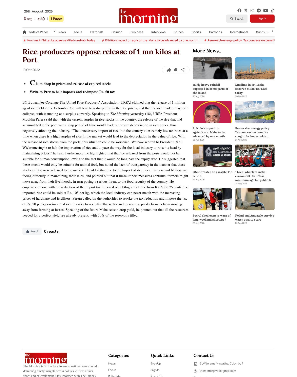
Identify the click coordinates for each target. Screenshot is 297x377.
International (239, 32)
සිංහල (28, 18)
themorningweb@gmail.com (218, 371)
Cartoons (215, 32)
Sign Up (156, 363)
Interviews (158, 32)
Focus (78, 32)
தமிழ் (41, 18)
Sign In (262, 18)
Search (239, 18)
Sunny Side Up (266, 32)
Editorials (96, 32)
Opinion (117, 32)
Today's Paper (38, 32)
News (62, 32)
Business (137, 32)
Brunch (179, 32)
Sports (196, 32)
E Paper (56, 18)
